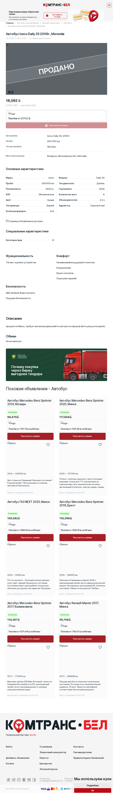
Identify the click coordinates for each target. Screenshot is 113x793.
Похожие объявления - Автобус (36, 388)
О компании (46, 747)
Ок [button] (92, 790)
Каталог (10, 764)
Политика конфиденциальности (51, 780)
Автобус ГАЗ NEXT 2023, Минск (28, 502)
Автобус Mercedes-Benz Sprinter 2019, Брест (81, 503)
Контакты (78, 747)
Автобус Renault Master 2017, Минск (79, 604)
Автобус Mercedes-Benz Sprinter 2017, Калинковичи (29, 604)
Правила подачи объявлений (88, 758)
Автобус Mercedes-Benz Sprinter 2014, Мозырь (29, 402)
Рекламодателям (82, 752)
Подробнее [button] (93, 785)
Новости (44, 758)
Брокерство (46, 764)
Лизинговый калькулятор (53, 752)
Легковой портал (49, 769)
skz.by (33, 734)
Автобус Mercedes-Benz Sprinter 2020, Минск (81, 402)
